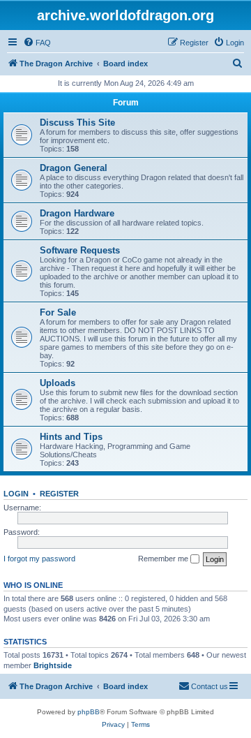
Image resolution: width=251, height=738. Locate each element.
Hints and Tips (71, 436)
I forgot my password (39, 558)
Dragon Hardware (77, 213)
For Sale (58, 312)
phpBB (88, 712)
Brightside (52, 665)
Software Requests (80, 250)
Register (59, 493)
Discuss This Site (77, 122)
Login (16, 493)
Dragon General (73, 168)
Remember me (164, 558)
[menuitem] (37, 42)
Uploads (57, 383)
